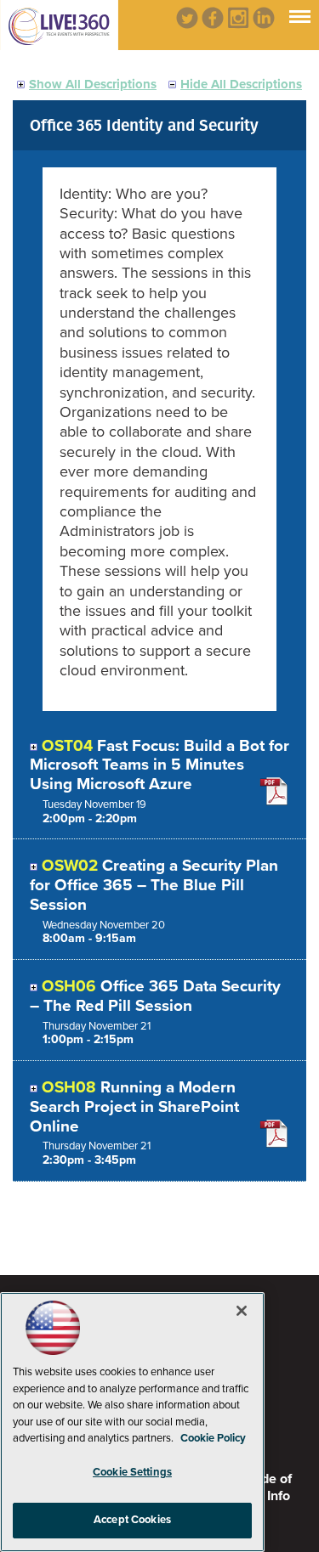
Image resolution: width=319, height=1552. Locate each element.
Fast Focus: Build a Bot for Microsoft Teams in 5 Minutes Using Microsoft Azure (159, 765)
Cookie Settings (132, 1472)
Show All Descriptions (93, 84)
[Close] (241, 1310)
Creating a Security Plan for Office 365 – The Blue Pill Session (154, 885)
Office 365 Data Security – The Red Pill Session (155, 996)
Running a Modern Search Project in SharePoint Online (134, 1107)
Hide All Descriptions (241, 84)
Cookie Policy (213, 1438)
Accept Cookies (132, 1520)
